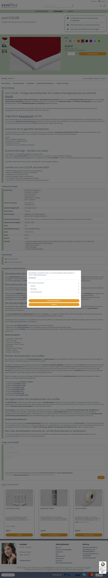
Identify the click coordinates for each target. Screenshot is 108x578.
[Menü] (105, 562)
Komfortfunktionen (36, 292)
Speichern (54, 304)
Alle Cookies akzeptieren (54, 300)
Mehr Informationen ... (40, 275)
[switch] (102, 572)
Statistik (33, 286)
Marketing (34, 289)
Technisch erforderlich (37, 283)
